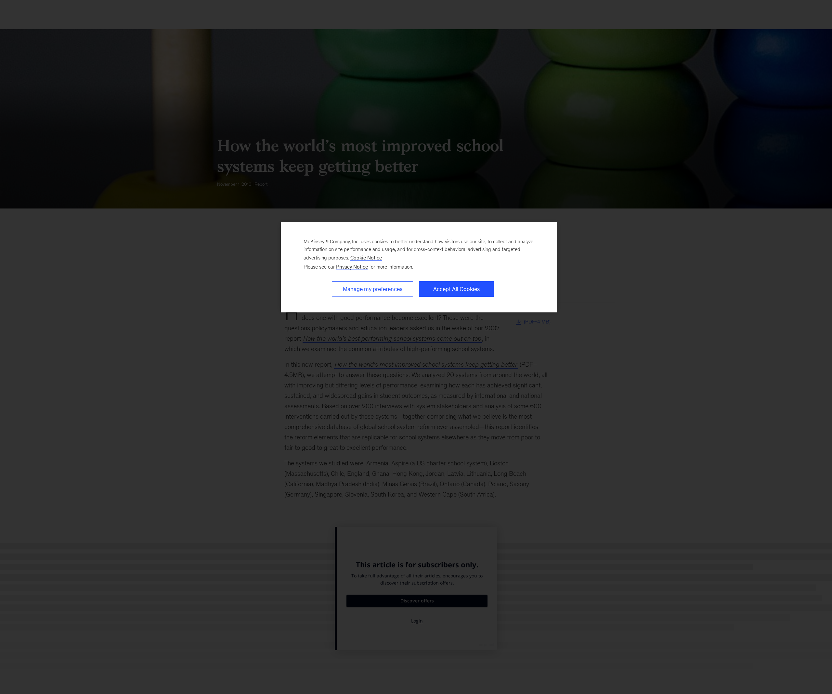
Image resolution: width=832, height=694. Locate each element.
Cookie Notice (366, 257)
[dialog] (419, 267)
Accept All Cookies (456, 289)
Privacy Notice (352, 267)
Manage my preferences (372, 289)
